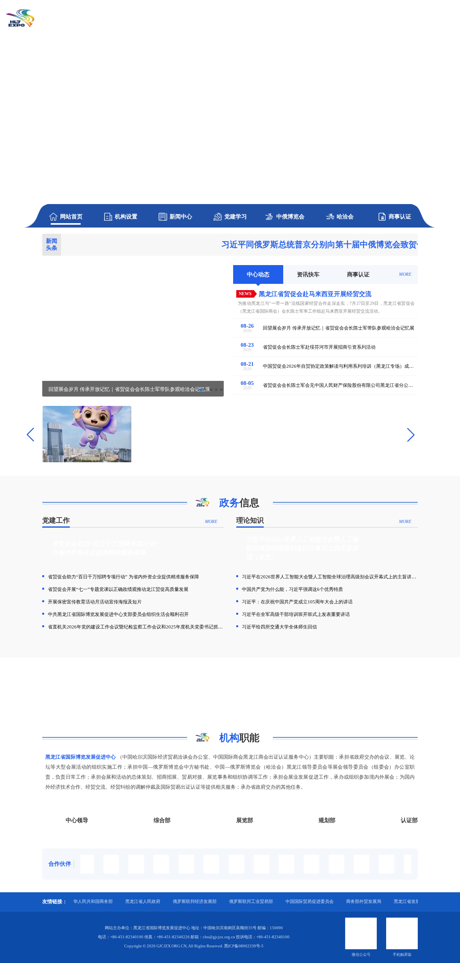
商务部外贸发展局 (332, 901)
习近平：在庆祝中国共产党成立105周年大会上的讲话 (297, 601)
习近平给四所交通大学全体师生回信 (279, 626)
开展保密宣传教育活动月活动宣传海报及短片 (95, 601)
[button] (201, 389)
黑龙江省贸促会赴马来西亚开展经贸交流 (315, 294)
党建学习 (235, 216)
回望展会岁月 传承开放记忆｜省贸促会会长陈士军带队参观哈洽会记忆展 (338, 328)
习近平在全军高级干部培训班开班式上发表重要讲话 (296, 614)
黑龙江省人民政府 (112, 901)
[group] (230, 114)
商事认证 (400, 216)
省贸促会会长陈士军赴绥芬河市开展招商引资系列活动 (319, 347)
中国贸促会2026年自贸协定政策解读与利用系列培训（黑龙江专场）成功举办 (338, 366)
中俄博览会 (290, 216)
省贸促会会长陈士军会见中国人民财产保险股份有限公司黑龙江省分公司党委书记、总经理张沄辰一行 (338, 385)
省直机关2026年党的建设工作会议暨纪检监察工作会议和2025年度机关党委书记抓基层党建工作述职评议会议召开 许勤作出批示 (136, 626)
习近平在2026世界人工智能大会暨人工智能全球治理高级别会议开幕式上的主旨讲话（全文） (330, 576)
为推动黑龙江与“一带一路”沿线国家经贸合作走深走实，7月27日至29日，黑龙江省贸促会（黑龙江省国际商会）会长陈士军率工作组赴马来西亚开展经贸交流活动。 (326, 307)
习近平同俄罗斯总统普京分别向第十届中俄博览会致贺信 (290, 245)
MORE (405, 274)
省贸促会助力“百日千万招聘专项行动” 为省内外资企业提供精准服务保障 (123, 576)
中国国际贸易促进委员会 (279, 901)
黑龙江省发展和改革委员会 (389, 901)
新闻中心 (181, 216)
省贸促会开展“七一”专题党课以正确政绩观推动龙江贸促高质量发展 (118, 589)
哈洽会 (345, 216)
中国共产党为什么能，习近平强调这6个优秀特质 (292, 589)
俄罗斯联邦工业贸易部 (220, 901)
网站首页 (71, 216)
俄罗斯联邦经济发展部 (164, 901)
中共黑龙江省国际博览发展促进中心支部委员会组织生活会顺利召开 (118, 614)
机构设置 (126, 216)
